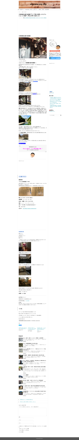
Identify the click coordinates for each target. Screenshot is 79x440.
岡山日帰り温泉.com (40, 438)
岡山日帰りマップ (22, 9)
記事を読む (24, 341)
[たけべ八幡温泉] (21, 377)
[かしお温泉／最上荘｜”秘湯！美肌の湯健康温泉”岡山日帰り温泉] (21, 387)
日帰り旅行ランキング (52, 111)
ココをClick (27, 300)
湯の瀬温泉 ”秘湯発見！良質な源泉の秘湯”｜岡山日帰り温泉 (33, 355)
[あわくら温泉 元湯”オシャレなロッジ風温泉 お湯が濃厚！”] (21, 340)
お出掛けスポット (35, 9)
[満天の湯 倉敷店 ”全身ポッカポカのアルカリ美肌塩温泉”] (21, 382)
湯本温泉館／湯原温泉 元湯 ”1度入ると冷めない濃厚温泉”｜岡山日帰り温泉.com (32, 329)
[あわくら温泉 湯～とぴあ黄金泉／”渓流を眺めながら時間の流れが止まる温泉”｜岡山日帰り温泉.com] (21, 362)
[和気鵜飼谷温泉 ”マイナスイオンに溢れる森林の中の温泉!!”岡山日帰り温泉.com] (21, 393)
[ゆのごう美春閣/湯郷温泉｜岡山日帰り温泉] (21, 345)
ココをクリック (35, 81)
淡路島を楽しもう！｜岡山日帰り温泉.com (26, 399)
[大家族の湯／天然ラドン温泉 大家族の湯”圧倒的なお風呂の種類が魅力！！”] (21, 368)
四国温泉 (40, 9)
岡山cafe (31, 9)
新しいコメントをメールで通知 (24, 428)
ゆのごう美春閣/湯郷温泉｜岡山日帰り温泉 (30, 343)
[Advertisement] (33, 27)
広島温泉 (43, 9)
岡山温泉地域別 (47, 9)
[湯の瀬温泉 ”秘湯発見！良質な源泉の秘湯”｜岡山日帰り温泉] (21, 357)
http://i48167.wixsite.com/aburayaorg (29, 208)
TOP (18, 9)
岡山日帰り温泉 (27, 9)
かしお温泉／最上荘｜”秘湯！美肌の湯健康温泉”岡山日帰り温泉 (34, 385)
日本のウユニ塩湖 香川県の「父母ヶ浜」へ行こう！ (28, 401)
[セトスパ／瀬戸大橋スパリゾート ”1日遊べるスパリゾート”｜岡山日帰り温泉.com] (21, 351)
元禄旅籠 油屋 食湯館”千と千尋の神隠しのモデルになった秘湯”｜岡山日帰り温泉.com (55, 106)
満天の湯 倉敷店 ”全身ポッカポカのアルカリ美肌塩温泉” (33, 380)
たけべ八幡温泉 (25, 374)
